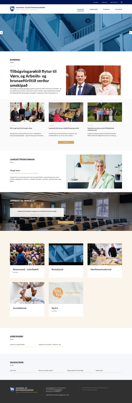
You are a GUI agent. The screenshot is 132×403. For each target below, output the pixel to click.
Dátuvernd (104, 2)
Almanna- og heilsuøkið (17, 344)
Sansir (96, 389)
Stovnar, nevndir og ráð (46, 370)
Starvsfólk (95, 2)
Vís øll (66, 222)
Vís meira (66, 142)
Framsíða (80, 9)
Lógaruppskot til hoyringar (75, 370)
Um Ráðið (118, 9)
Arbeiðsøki (94, 9)
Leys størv (13, 370)
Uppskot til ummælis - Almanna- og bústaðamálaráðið (49, 345)
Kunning (106, 9)
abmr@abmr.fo (58, 389)
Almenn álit (99, 370)
